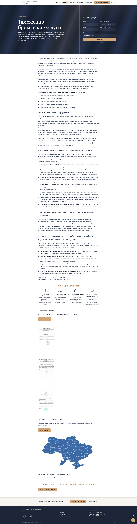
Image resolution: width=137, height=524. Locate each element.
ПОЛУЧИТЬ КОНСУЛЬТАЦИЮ (47, 489)
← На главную (22, 16)
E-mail (85, 27)
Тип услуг (85, 32)
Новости (72, 2)
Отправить (99, 39)
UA (111, 2)
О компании (57, 2)
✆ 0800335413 (89, 2)
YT (30, 516)
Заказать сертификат (102, 2)
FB (26, 516)
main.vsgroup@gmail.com (95, 512)
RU (114, 2)
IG (23, 516)
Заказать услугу (44, 430)
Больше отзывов (44, 319)
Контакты (80, 2)
